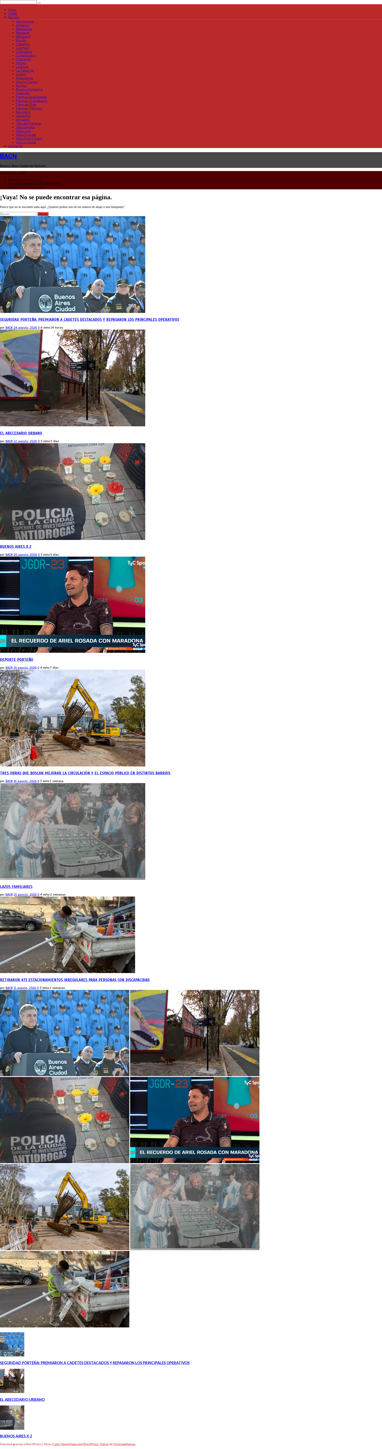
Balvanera (24, 29)
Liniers (21, 74)
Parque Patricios (29, 108)
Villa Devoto (25, 127)
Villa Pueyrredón (29, 138)
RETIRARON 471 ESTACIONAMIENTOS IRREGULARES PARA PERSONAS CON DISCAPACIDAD (75, 980)
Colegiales (24, 52)
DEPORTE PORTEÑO (16, 659)
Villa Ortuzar (26, 135)
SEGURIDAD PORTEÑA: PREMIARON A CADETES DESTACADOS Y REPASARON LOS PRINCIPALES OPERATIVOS (89, 319)
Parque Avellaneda (31, 97)
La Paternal (25, 71)
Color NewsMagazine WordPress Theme (80, 1444)
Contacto (15, 146)
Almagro (23, 25)
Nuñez (21, 86)
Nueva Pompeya (29, 89)
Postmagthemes (124, 1444)
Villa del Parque (28, 123)
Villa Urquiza (26, 142)
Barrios (13, 17)
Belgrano (23, 37)
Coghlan (22, 48)
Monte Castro (26, 82)
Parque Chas (26, 104)
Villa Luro (23, 131)
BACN (8, 156)
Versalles (23, 120)
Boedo (21, 40)
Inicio (12, 10)
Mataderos (24, 78)
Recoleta (23, 112)
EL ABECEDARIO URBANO (21, 433)
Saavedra (23, 116)
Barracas (22, 33)
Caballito (23, 44)
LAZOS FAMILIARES (16, 886)
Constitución (26, 55)
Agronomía (25, 21)
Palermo (23, 93)
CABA (12, 13)
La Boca (22, 67)
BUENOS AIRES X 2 (15, 546)
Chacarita (23, 59)
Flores (21, 63)
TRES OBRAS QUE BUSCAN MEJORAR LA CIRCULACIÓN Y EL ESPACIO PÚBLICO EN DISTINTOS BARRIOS (85, 773)
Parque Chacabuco (31, 101)
